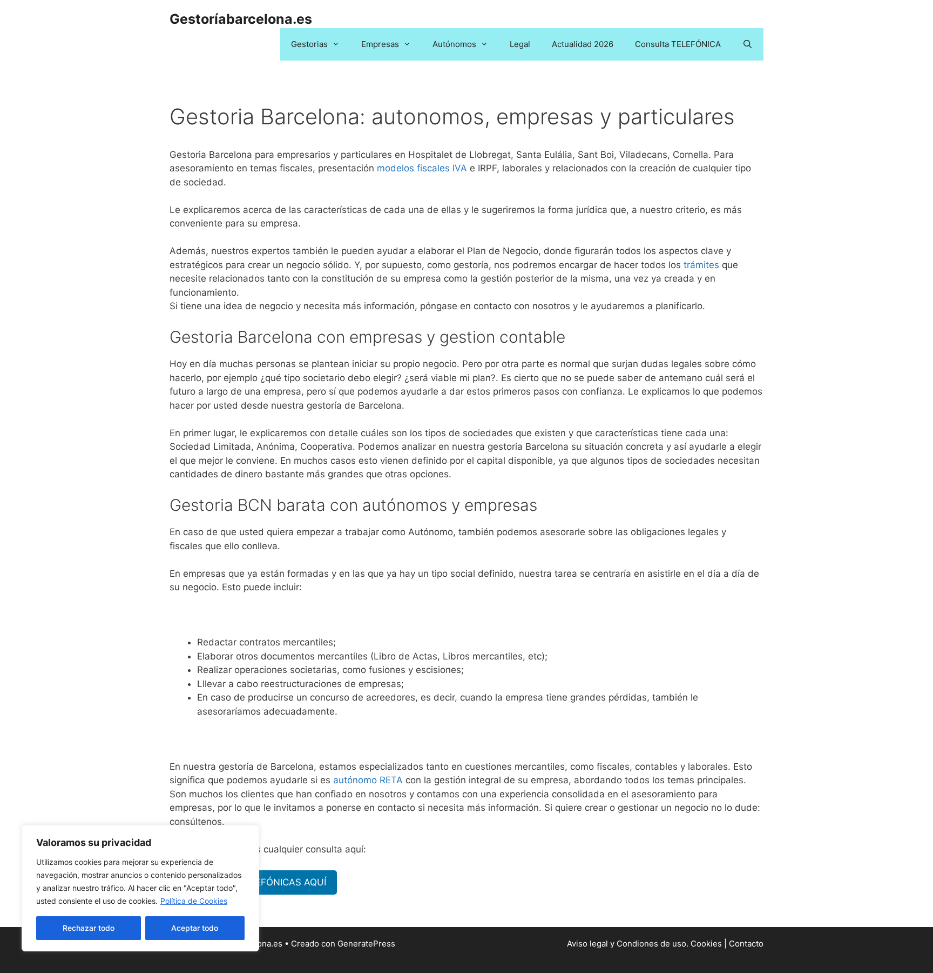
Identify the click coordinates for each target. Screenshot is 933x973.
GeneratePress (366, 943)
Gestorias (309, 44)
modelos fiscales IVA (422, 168)
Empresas (380, 44)
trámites (701, 264)
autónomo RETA (368, 780)
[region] (140, 888)
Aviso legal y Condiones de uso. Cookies (644, 943)
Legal (520, 44)
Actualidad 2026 (582, 44)
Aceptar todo (194, 927)
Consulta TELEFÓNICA (678, 44)
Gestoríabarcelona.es (241, 19)
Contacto (746, 943)
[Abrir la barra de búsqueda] (747, 44)
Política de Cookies (193, 900)
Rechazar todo (88, 927)
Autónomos (454, 44)
